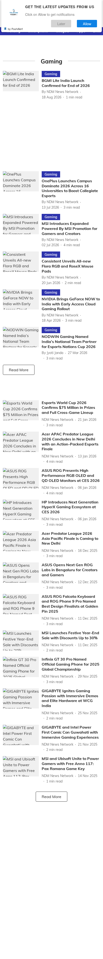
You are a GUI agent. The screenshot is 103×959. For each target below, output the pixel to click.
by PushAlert (15, 29)
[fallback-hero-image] (22, 85)
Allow (87, 23)
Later (61, 23)
